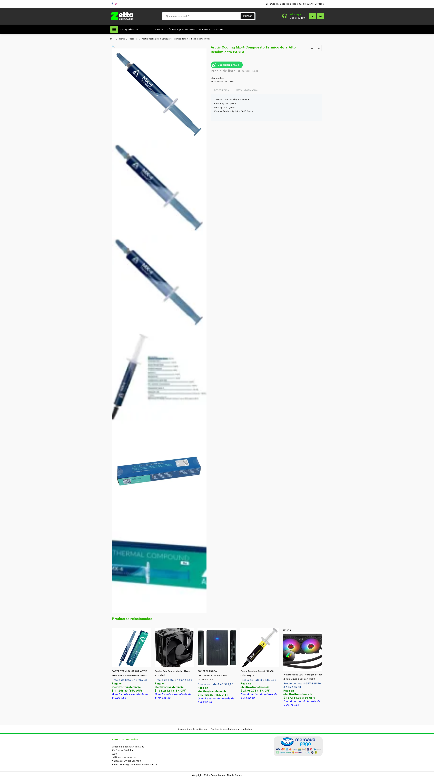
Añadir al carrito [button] (115, 681)
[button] (113, 46)
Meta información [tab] (247, 90)
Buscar (247, 16)
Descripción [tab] (221, 90)
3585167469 (297, 17)
